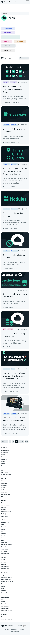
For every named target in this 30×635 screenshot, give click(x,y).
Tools (7, 41)
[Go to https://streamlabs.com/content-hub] (9, 2)
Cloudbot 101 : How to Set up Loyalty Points (14, 335)
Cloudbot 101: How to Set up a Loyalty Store (15, 295)
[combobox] (15, 13)
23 (13, 441)
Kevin (17, 102)
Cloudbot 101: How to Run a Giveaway (14, 130)
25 (19, 441)
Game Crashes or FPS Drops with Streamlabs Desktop (14, 419)
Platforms (9, 32)
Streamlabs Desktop (11, 37)
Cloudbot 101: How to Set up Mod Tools (14, 256)
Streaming (9, 28)
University (8, 50)
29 (22, 441)
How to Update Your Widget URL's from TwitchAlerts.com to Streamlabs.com (14, 376)
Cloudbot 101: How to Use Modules (13, 214)
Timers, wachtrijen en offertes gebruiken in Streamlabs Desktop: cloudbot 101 (15, 171)
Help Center (9, 46)
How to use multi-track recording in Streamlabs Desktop (12, 89)
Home (2, 6)
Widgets (21, 41)
